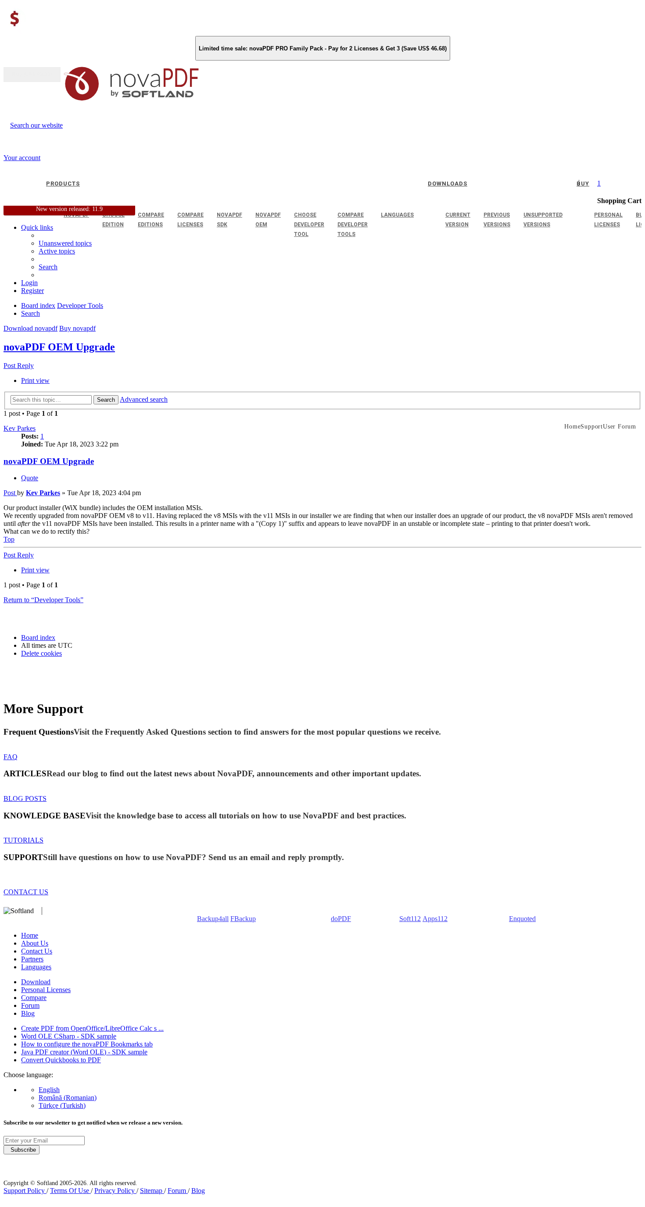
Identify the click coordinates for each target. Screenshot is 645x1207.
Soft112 (410, 918)
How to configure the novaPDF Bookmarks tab (87, 1044)
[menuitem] (57, 251)
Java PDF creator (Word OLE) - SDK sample (84, 1052)
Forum (30, 1005)
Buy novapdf (77, 328)
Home (29, 935)
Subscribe (21, 1149)
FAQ (11, 757)
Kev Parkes (20, 428)
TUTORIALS (23, 840)
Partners (32, 959)
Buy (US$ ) (32, 74)
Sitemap (152, 1190)
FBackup (243, 918)
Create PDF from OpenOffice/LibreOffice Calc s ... (92, 1028)
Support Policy (25, 1190)
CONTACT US (26, 892)
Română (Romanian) (68, 1097)
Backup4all (213, 918)
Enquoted (522, 918)
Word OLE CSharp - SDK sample (68, 1036)
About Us (34, 943)
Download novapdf (30, 328)
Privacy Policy (115, 1190)
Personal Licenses (46, 989)
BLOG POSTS (25, 798)
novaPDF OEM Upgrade (59, 347)
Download (35, 982)
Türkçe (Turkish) (62, 1105)
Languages (36, 967)
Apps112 (435, 918)
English (49, 1089)
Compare (34, 997)
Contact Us (36, 951)
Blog (28, 1013)
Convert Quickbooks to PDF (61, 1060)
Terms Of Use (70, 1190)
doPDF (341, 918)
